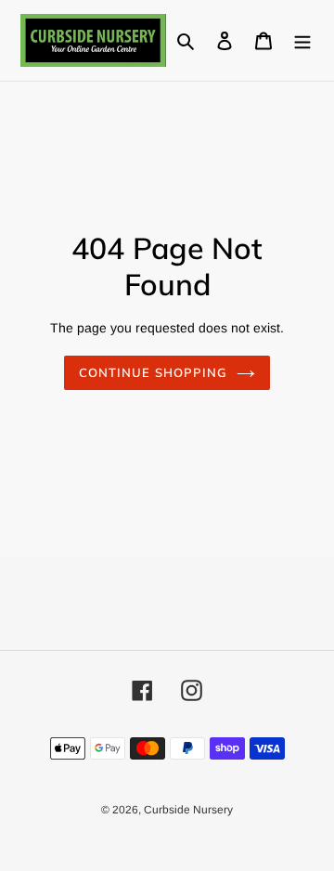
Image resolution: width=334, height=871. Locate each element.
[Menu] (302, 40)
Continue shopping (153, 372)
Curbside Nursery (188, 809)
